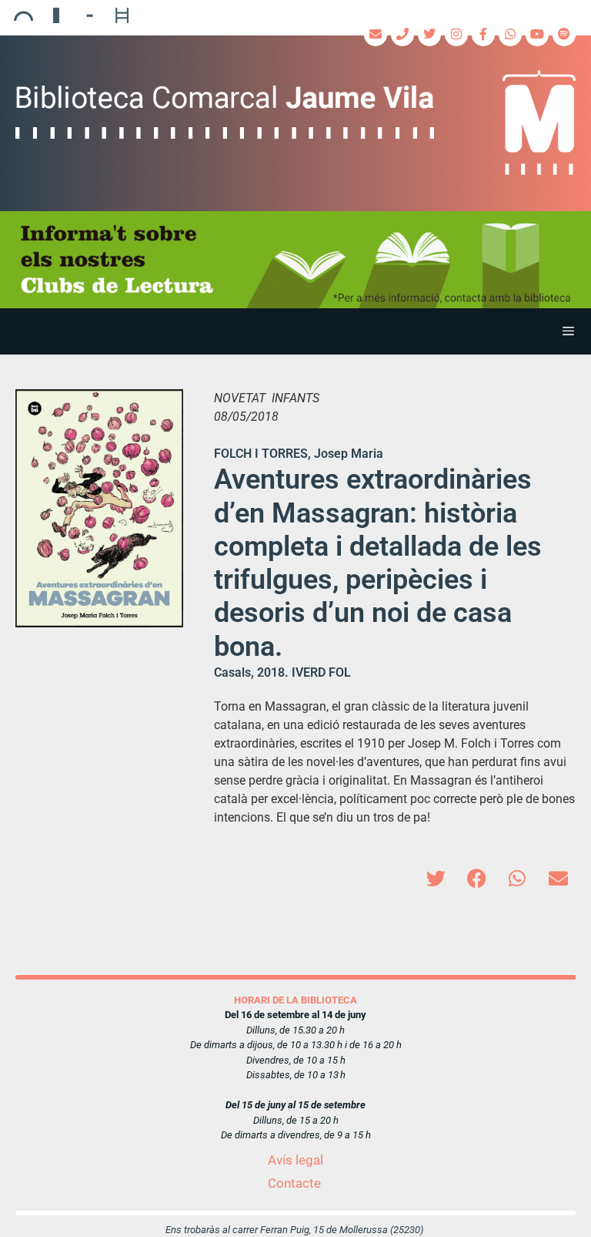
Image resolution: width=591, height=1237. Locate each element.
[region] (295, 259)
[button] (436, 878)
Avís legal (295, 1160)
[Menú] (295, 331)
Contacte (294, 1183)
